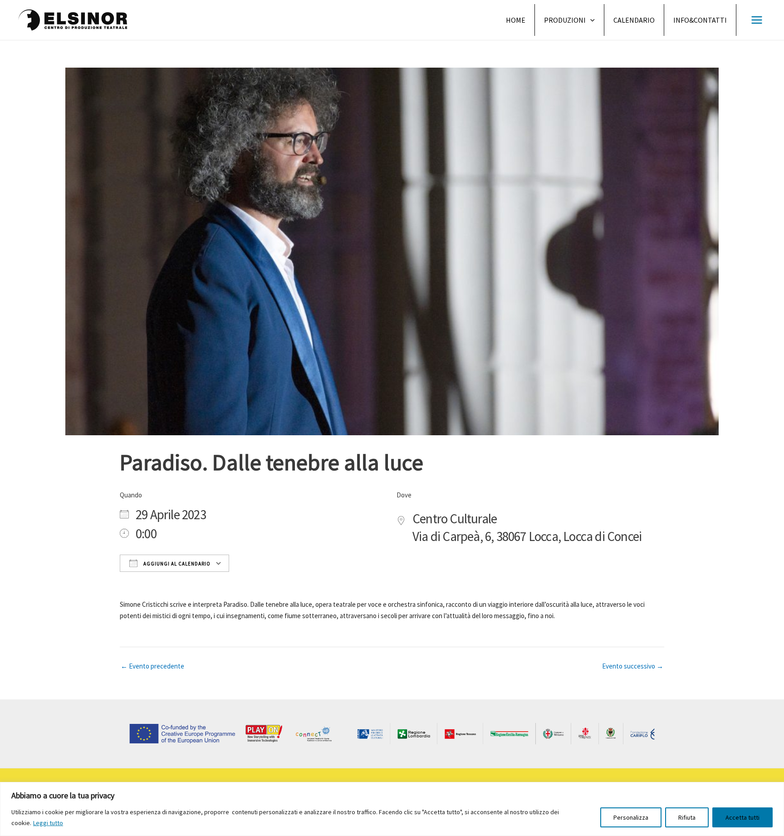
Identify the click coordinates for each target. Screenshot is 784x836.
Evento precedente (152, 666)
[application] (590, 20)
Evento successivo (632, 666)
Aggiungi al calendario (176, 564)
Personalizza (630, 817)
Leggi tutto (48, 823)
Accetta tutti (742, 817)
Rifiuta (687, 817)
